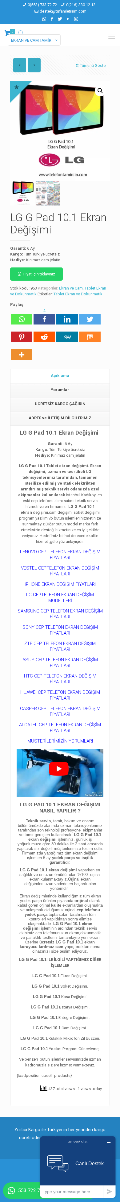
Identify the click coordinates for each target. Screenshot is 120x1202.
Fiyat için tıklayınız (39, 274)
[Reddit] (44, 334)
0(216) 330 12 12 (80, 4)
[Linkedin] (67, 316)
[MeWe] (67, 334)
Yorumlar (60, 389)
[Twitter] (60, 19)
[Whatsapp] (21, 316)
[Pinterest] (21, 334)
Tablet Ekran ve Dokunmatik (78, 294)
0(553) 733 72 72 (42, 4)
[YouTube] (68, 19)
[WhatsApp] (44, 19)
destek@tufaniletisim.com (63, 11)
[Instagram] (76, 19)
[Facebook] (52, 19)
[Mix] (90, 334)
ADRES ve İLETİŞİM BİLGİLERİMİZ (60, 418)
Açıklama (60, 375)
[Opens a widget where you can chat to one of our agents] (78, 1167)
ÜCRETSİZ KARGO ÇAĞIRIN (60, 403)
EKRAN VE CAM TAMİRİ (32, 40)
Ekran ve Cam (71, 288)
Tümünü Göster (93, 65)
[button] (100, 90)
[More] (21, 352)
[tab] (60, 376)
